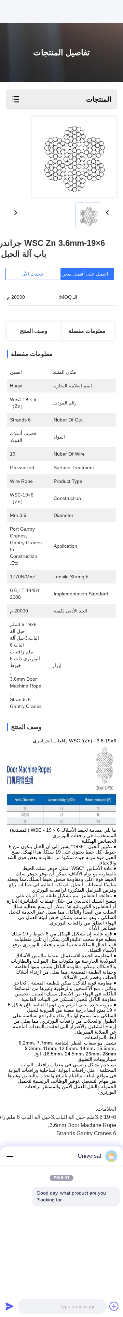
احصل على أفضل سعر (85, 274)
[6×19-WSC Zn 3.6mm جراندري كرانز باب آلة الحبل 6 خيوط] (74, 157)
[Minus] (9, 1156)
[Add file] (114, 1306)
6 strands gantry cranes (86, 1133)
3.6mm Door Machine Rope (83, 1125)
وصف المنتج (33, 331)
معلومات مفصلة (87, 331)
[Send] (9, 1306)
